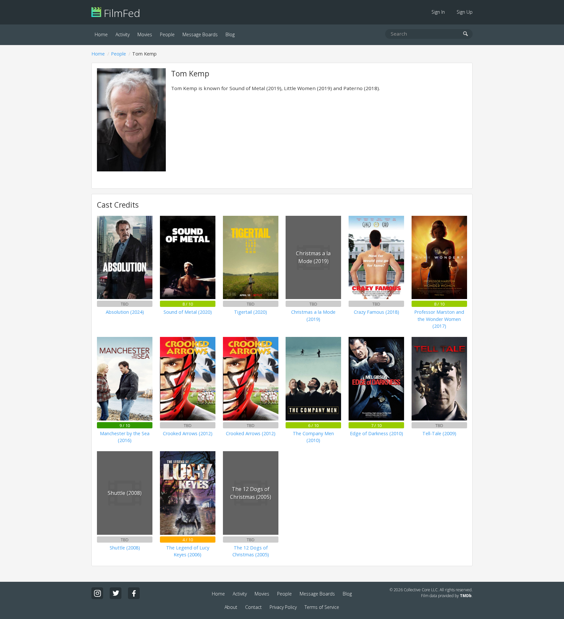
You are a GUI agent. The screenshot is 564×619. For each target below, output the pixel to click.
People (167, 34)
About (231, 607)
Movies (144, 34)
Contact (253, 607)
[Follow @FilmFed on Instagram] (97, 593)
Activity (123, 34)
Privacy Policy (283, 607)
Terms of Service (322, 607)
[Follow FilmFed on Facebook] (134, 593)
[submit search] (465, 34)
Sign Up (465, 12)
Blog (230, 34)
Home (101, 34)
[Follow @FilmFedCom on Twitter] (115, 593)
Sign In (438, 12)
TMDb (466, 595)
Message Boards (200, 34)
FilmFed (120, 13)
